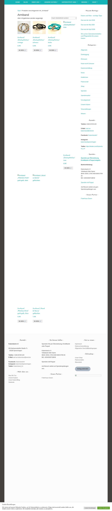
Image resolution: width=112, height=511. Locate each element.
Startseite (11, 382)
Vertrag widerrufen (82, 369)
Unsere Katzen (50, 2)
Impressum (78, 344)
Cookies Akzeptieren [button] (103, 508)
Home (17, 2)
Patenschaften (79, 360)
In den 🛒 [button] (53, 50)
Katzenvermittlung (86, 68)
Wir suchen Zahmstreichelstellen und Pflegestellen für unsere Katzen (91, 36)
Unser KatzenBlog (14, 380)
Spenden (84, 91)
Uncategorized (85, 100)
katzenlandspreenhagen (88, 142)
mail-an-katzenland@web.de (22, 357)
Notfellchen (84, 77)
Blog (26, 2)
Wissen (84, 2)
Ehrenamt (84, 59)
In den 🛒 (22, 50)
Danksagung (85, 54)
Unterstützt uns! (69, 2)
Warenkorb (78, 362)
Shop (94, 2)
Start (19, 11)
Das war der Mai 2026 (88, 24)
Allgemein (84, 50)
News (83, 72)
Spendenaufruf (85, 95)
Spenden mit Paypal (87, 182)
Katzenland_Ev (18, 366)
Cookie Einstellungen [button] (90, 508)
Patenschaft (84, 82)
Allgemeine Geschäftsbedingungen (86, 348)
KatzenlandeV (92, 135)
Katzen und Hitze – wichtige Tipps (91, 15)
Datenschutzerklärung (82, 346)
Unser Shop (78, 357)
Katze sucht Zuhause (87, 63)
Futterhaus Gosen (86, 198)
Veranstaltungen (86, 109)
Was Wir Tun (12, 375)
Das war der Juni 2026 (88, 20)
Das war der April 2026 (88, 29)
